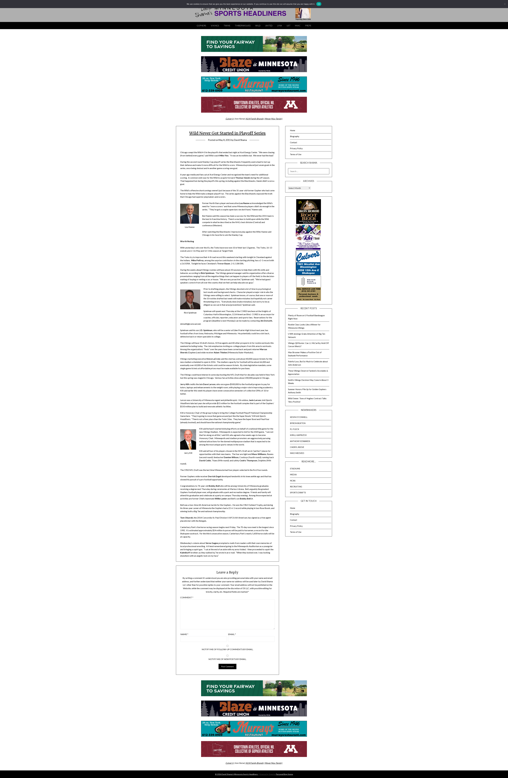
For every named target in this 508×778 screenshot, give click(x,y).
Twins (227, 25)
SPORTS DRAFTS (298, 492)
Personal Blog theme (284, 774)
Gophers (201, 25)
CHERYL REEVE (297, 447)
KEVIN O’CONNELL (298, 417)
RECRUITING (296, 486)
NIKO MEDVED (297, 453)
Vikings (215, 25)
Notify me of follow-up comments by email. (227, 649)
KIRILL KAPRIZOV (298, 435)
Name (184, 634)
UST (289, 25)
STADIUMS (295, 468)
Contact (293, 142)
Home (292, 130)
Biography (294, 136)
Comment (186, 597)
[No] (504, 4)
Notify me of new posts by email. (227, 659)
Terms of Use (295, 154)
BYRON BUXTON (297, 423)
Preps (308, 25)
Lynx (279, 25)
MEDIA (293, 474)
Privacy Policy (296, 148)
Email (232, 634)
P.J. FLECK (294, 429)
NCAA (292, 480)
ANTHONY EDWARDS (300, 441)
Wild (258, 25)
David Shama (240, 140)
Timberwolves (243, 25)
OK (319, 4)
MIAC (297, 25)
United (269, 25)
